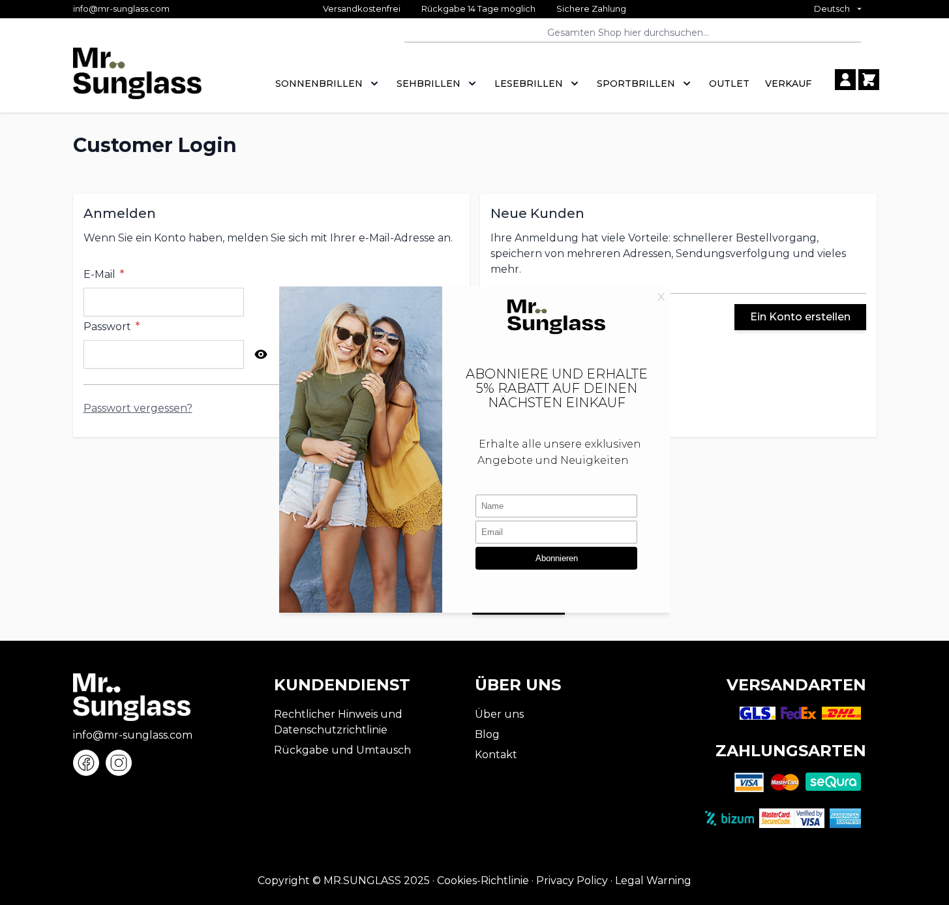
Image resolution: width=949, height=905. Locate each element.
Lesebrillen (528, 83)
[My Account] (845, 79)
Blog (487, 734)
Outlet (729, 83)
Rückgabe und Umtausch (342, 750)
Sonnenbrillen (319, 83)
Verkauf (788, 83)
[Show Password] (261, 354)
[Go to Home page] (137, 80)
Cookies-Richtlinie (483, 880)
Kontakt (496, 754)
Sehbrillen (428, 83)
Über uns (499, 714)
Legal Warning (653, 880)
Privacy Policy (572, 880)
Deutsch (832, 8)
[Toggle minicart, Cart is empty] (868, 79)
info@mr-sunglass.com (121, 8)
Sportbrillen (636, 83)
